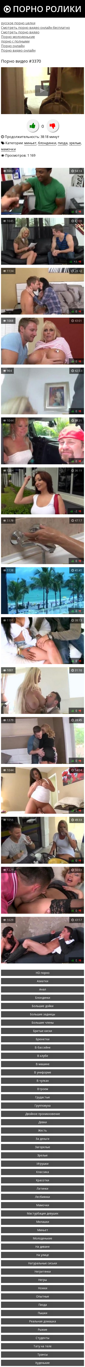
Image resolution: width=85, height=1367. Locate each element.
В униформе (42, 1072)
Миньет (42, 1230)
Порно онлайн (13, 46)
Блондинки (42, 998)
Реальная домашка (42, 1321)
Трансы (42, 1354)
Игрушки (42, 1164)
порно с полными (15, 41)
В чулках (43, 1081)
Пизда (42, 1305)
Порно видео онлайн (18, 50)
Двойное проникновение (42, 1114)
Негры (42, 1280)
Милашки (42, 1222)
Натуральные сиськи (42, 1263)
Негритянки (42, 1271)
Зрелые (42, 1155)
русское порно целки (18, 23)
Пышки (42, 1313)
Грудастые (42, 1097)
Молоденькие (42, 1238)
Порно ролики (46, 9)
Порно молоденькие (18, 36)
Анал (42, 989)
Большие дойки (42, 1006)
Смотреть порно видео (20, 32)
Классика (42, 1172)
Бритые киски (42, 1031)
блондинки (47, 143)
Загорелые (42, 1147)
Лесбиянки (42, 1197)
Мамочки (42, 1205)
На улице (42, 1255)
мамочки (8, 149)
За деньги (42, 1139)
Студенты (42, 1338)
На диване (42, 1247)
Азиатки (42, 981)
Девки (42, 1122)
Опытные (42, 1296)
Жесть (42, 1130)
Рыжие (42, 1330)
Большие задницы (42, 1014)
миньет (30, 143)
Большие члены (43, 1022)
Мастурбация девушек (42, 1213)
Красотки (42, 1180)
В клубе (42, 1056)
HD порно (43, 973)
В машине (43, 1064)
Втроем (42, 1089)
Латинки (42, 1188)
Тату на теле (42, 1346)
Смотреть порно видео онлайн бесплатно (35, 27)
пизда (62, 143)
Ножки (42, 1288)
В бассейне (43, 1047)
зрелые (75, 143)
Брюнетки (43, 1039)
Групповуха (42, 1105)
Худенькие (42, 1363)
